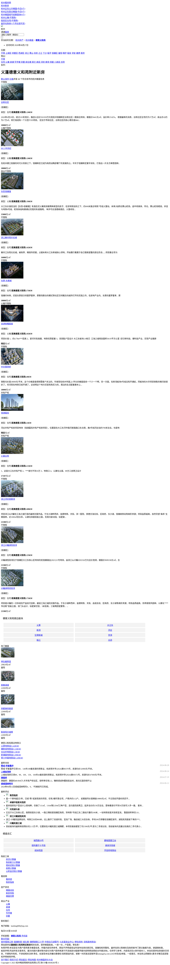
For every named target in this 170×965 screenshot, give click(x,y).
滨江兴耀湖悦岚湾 (9, 545)
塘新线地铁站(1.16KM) (11, 749)
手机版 (19, 936)
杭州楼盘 (29, 40)
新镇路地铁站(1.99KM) (11, 755)
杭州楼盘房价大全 (45, 960)
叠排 (47, 62)
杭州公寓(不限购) (8, 18)
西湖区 (21, 53)
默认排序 (5, 79)
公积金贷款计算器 (14, 871)
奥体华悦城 (110, 845)
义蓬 (39, 625)
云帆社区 (5, 102)
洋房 (43, 62)
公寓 (7, 62)
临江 (39, 640)
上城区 (8, 53)
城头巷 (26, 942)
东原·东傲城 (6, 281)
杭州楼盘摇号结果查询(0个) (13, 15)
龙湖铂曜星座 (7, 324)
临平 (49, 53)
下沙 (45, 53)
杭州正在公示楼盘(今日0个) (13, 9)
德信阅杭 (79, 942)
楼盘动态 (10, 890)
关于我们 (5, 960)
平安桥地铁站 (110, 850)
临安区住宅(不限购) (9, 21)
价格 (11, 79)
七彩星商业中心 (67, 942)
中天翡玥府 (6, 367)
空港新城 (39, 635)
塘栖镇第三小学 (37, 942)
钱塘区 (55, 53)
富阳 (60, 53)
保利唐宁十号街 (39, 845)
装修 (7, 32)
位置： (4, 50)
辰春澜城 (5, 685)
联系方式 (14, 960)
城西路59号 (39, 840)
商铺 (12, 62)
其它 (34, 62)
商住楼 (28, 62)
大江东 (110, 625)
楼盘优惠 (10, 896)
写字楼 (17, 62)
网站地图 (32, 960)
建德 (78, 53)
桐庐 (65, 53)
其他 (83, 53)
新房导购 (10, 893)
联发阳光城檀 (7, 732)
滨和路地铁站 (90, 942)
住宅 (3, 62)
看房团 (9, 879)
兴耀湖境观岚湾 (8, 588)
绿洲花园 (39, 850)
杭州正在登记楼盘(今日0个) (13, 12)
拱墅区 (15, 53)
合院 (63, 62)
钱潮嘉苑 (5, 413)
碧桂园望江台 (110, 840)
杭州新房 (5, 6)
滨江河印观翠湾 (8, 499)
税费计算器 (11, 868)
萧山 (31, 53)
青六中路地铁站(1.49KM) (12, 758)
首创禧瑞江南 (7, 942)
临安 (69, 53)
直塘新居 (18, 942)
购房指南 (10, 882)
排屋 (52, 62)
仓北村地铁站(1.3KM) (10, 752)
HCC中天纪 (6, 148)
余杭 (36, 53)
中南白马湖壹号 (52, 942)
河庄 (110, 630)
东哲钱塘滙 (6, 191)
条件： (4, 65)
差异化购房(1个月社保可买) (13, 23)
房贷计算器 (11, 859)
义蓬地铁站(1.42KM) (10, 746)
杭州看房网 (6, 3)
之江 (40, 53)
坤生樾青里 (6, 662)
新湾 (39, 630)
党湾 (110, 635)
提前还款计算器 (13, 865)
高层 (38, 62)
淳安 (74, 53)
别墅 (23, 62)
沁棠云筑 (5, 456)
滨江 (27, 53)
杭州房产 (19, 40)
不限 (3, 53)
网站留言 (23, 960)
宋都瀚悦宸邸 (7, 709)
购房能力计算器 (13, 862)
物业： (4, 56)
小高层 (57, 62)
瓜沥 (110, 640)
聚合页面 (5, 939)
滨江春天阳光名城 (9, 237)
